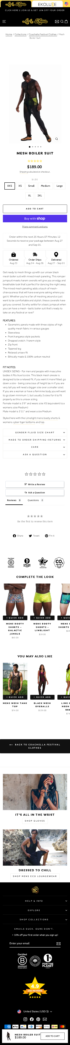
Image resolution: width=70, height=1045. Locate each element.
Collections (21, 34)
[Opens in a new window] (25, 1019)
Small (31, 185)
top (42, 422)
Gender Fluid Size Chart (35, 432)
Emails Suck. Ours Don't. (34, 929)
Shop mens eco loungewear (35, 876)
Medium (45, 185)
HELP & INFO (34, 901)
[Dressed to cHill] (35, 847)
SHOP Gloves (35, 821)
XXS (9, 185)
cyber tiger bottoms (24, 422)
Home (9, 34)
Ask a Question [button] (36, 492)
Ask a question (35, 454)
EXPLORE (34, 910)
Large (60, 185)
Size (35, 179)
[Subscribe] (58, 943)
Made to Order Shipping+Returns (35, 440)
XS (20, 185)
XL (29, 195)
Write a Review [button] (36, 484)
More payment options (35, 226)
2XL (40, 195)
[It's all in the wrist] (35, 792)
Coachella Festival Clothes (43, 34)
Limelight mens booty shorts (42, 418)
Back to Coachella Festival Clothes (37, 746)
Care (35, 447)
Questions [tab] (33, 500)
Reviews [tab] (11, 500)
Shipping (24, 171)
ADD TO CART (53, 1036)
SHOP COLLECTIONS (34, 919)
